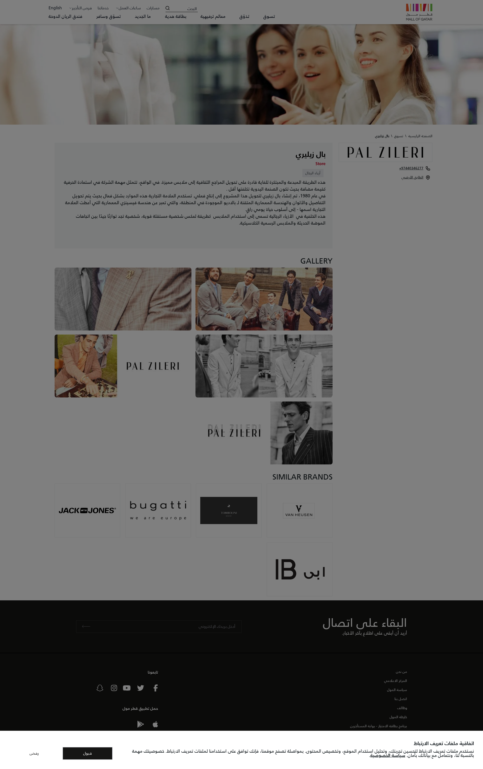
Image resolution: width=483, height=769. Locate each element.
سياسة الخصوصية (387, 755)
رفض (34, 753)
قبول (87, 753)
